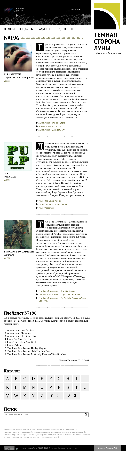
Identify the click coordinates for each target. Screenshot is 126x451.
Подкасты (26, 29)
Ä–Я (72, 396)
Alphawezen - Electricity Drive (52, 129)
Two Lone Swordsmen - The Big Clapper (57, 290)
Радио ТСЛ (45, 29)
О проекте (101, 448)
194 (28, 37)
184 (58, 37)
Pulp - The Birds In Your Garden (53, 204)
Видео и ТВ (65, 29)
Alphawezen (12, 74)
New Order (19, 10)
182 (63, 37)
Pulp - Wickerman (47, 207)
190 (48, 37)
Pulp (7, 173)
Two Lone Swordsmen (19, 251)
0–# (55, 396)
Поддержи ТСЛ (111, 448)
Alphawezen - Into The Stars (52, 122)
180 (73, 37)
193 (33, 37)
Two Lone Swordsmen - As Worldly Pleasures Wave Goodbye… (62, 299)
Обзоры (9, 29)
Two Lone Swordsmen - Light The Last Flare (59, 294)
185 (53, 37)
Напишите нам (71, 448)
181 (68, 37)
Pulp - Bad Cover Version (50, 200)
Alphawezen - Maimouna (50, 126)
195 (23, 37)
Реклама (61, 448)
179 (78, 37)
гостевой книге (11, 324)
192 (38, 37)
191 (43, 37)
